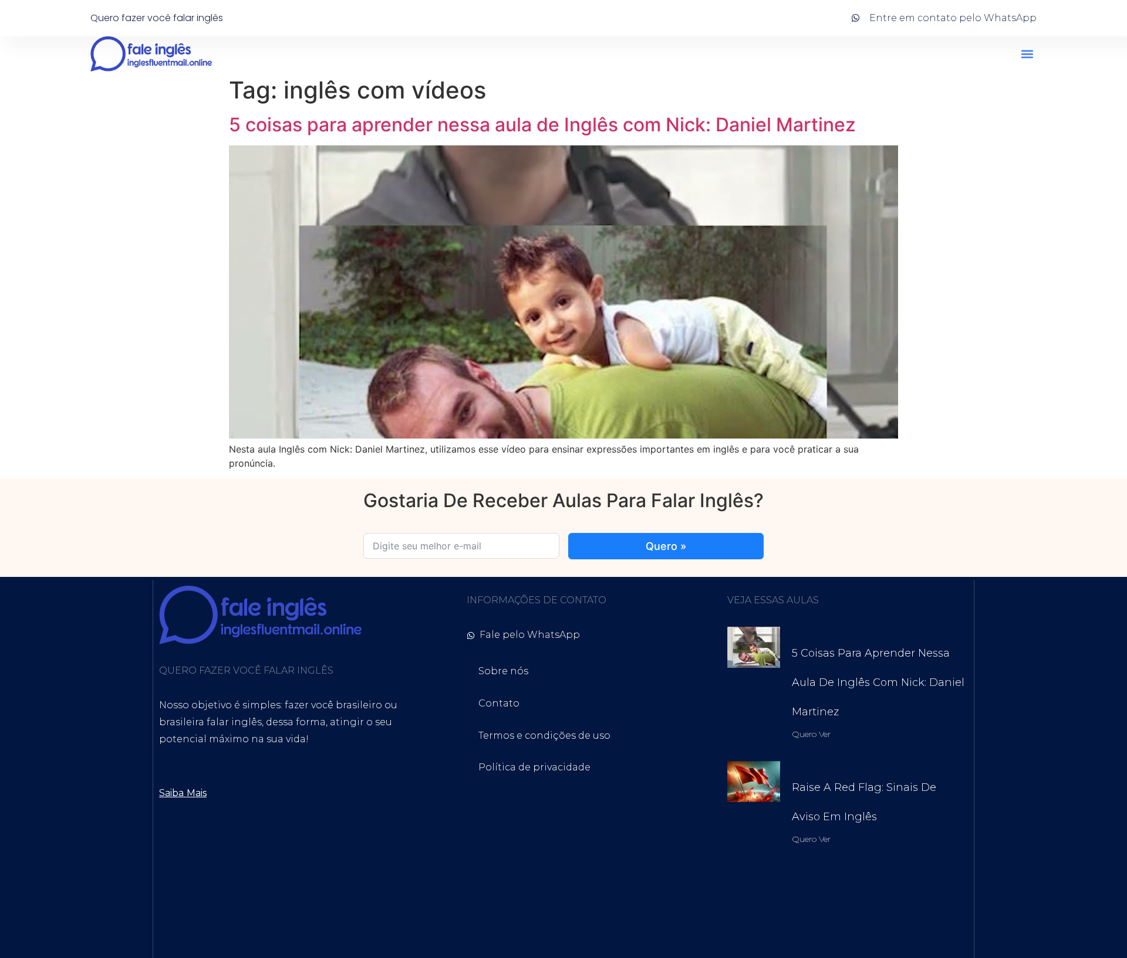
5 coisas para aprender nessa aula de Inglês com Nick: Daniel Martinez (542, 124)
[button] (1027, 54)
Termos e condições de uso (544, 735)
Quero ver (811, 734)
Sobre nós (503, 671)
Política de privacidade (534, 767)
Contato (498, 703)
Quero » (666, 546)
